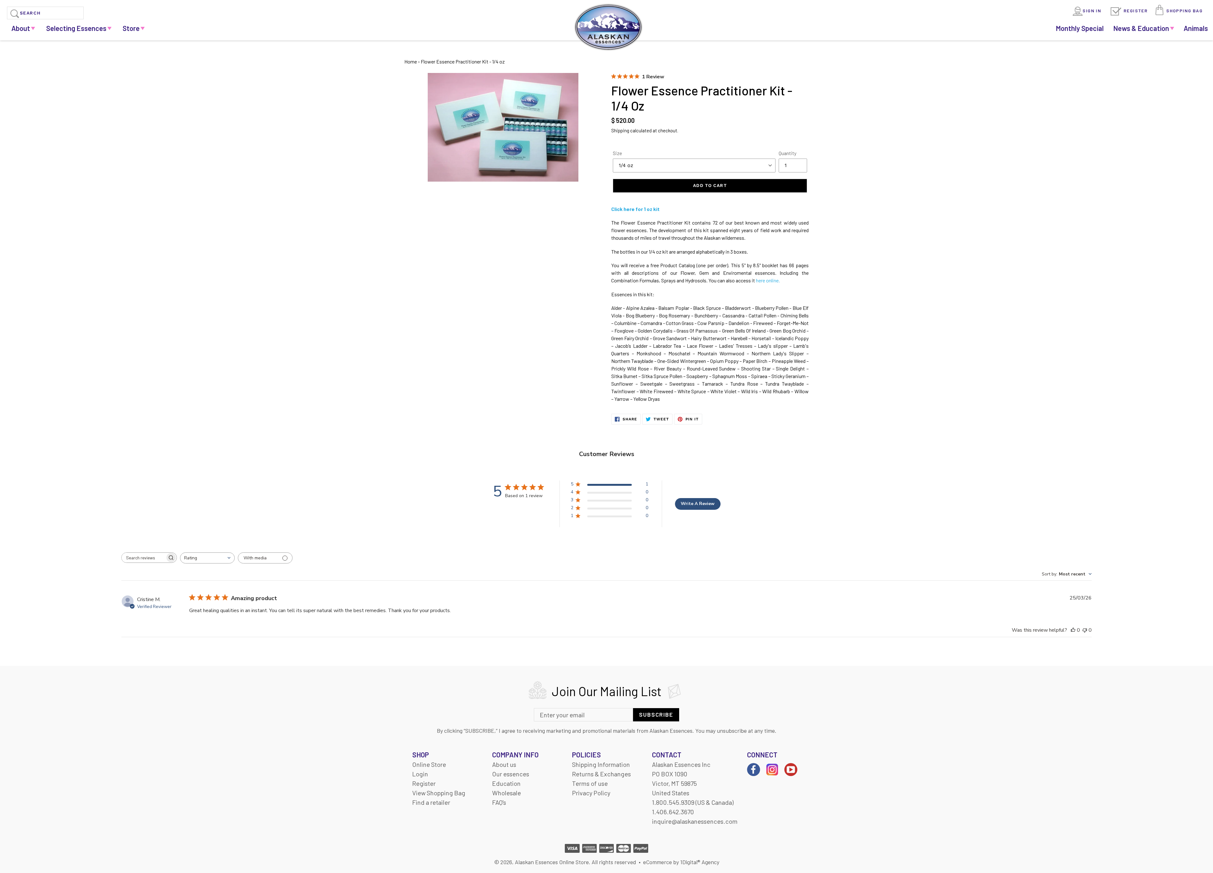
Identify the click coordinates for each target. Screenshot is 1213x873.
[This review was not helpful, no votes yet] (1085, 630)
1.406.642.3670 (673, 812)
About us (504, 764)
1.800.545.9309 (673, 802)
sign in (1092, 10)
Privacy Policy (591, 793)
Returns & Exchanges (601, 774)
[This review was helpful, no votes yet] (1073, 630)
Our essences (510, 774)
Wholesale (506, 793)
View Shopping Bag (438, 793)
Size (617, 153)
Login (420, 774)
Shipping (620, 130)
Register (1136, 10)
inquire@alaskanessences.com (695, 821)
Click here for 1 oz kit (635, 209)
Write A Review (698, 504)
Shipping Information (601, 764)
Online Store (429, 764)
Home (410, 61)
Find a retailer (431, 802)
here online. (768, 280)
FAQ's (499, 802)
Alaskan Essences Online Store (552, 861)
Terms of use (590, 783)
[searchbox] (143, 558)
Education (506, 783)
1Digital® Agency (699, 861)
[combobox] (207, 557)
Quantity (787, 153)
